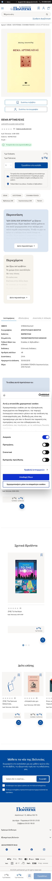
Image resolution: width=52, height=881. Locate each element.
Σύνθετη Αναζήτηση (42, 18)
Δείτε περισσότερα (26, 245)
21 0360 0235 (46, 2)
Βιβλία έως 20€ (8, 201)
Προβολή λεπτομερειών (34, 470)
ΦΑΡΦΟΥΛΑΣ (12, 137)
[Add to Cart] (21, 506)
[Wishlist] (38, 8)
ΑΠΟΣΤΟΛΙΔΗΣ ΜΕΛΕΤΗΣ (12, 124)
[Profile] (43, 8)
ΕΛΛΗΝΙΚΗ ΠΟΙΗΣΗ (28, 25)
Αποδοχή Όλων (26, 477)
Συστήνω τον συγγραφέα (28, 109)
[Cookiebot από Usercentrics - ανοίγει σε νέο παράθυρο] (38, 395)
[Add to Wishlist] (29, 876)
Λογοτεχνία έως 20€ (25, 201)
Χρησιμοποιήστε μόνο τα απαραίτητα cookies (26, 484)
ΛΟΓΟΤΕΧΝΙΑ (17, 25)
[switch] (45, 445)
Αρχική (3, 25)
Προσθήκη (42, 876)
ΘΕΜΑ (9, 25)
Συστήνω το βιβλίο (28, 102)
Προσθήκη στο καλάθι (31, 165)
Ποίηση (39, 201)
